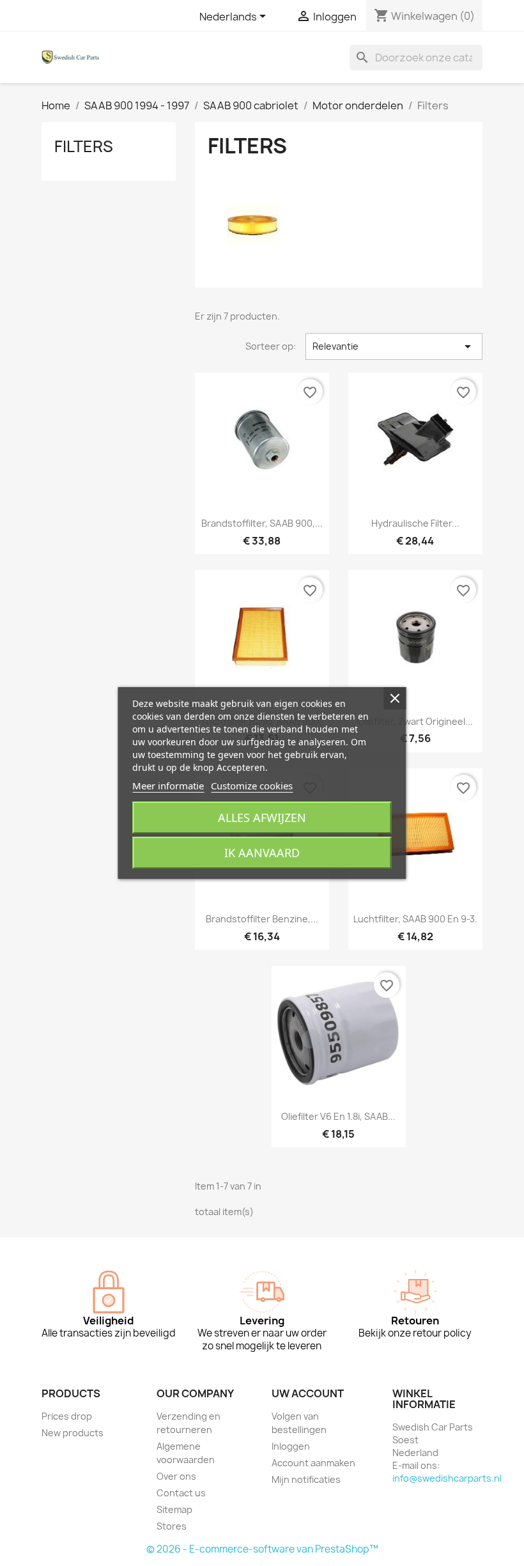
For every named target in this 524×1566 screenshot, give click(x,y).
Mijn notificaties (306, 1479)
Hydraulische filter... (415, 523)
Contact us (181, 1493)
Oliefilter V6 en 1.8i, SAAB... (338, 1116)
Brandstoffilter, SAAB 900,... (262, 523)
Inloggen (291, 1446)
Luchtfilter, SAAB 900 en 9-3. (415, 919)
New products (73, 1433)
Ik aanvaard (262, 852)
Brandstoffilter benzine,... (262, 919)
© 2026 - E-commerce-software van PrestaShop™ (262, 1549)
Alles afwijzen (262, 817)
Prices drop (67, 1416)
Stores (172, 1526)
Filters (83, 146)
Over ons (176, 1476)
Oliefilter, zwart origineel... (415, 721)
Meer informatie (168, 785)
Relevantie (393, 346)
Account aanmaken (313, 1463)
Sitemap (174, 1509)
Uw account (308, 1393)
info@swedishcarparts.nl (447, 1478)
